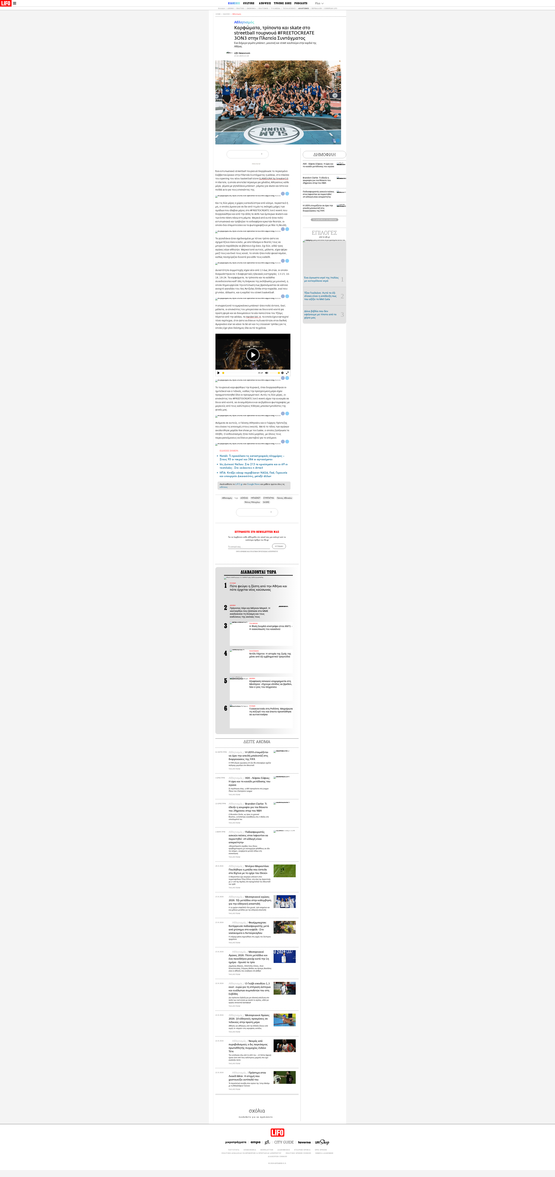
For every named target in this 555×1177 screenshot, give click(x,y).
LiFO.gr (239, 484)
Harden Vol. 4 (253, 317)
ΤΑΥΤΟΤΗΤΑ (233, 1150)
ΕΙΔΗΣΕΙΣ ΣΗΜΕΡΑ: (229, 450)
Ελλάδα (221, 8)
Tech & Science (289, 8)
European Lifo (330, 8)
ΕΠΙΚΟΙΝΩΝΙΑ (250, 1150)
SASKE (266, 502)
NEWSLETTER (266, 1150)
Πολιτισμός (263, 8)
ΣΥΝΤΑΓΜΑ (268, 498)
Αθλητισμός (303, 8)
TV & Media (275, 8)
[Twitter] (338, 140)
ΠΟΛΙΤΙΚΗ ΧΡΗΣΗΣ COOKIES (298, 1153)
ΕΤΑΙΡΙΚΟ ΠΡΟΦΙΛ (302, 1150)
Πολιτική (240, 8)
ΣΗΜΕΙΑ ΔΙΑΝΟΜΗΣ (324, 1153)
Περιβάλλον (316, 8)
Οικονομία (251, 8)
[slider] (239, 373)
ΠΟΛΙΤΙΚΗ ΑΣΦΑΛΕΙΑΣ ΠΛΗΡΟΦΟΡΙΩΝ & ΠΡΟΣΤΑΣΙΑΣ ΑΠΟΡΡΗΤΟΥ (251, 1153)
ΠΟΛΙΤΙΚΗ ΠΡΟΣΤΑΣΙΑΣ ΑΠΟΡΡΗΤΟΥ (264, 551)
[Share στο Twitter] (287, 194)
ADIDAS (244, 498)
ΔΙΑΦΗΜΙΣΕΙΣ (284, 1150)
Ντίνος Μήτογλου (252, 502)
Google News (253, 484)
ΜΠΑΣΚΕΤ (255, 498)
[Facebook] (333, 140)
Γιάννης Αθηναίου (284, 498)
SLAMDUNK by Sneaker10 (273, 178)
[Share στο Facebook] (283, 194)
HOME (218, 14)
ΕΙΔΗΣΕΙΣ (226, 14)
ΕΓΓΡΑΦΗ (279, 546)
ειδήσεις (223, 487)
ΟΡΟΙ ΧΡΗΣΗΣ (241, 551)
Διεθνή (230, 8)
